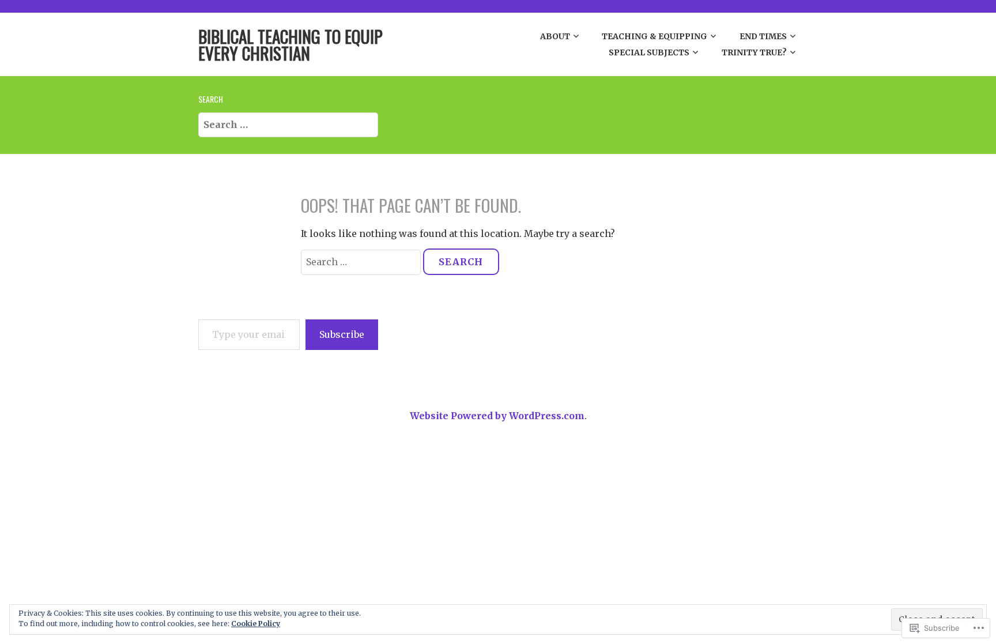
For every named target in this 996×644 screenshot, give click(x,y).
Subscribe (341, 334)
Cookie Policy (255, 623)
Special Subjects (649, 52)
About (555, 36)
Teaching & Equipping (654, 36)
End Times (763, 36)
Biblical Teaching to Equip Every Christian (290, 44)
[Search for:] (288, 124)
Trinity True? (754, 52)
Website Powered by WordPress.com (497, 415)
